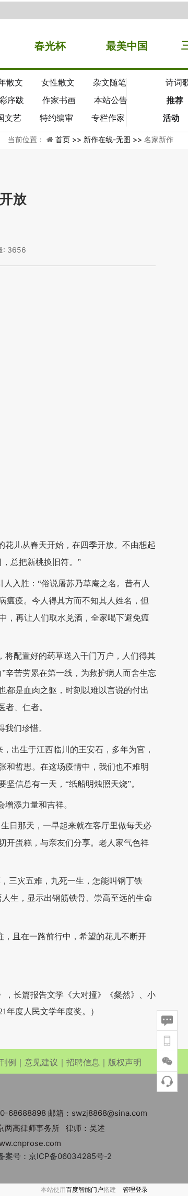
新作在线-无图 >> (114, 139)
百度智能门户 (84, 1189)
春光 (44, 46)
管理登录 (135, 1189)
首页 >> (69, 139)
